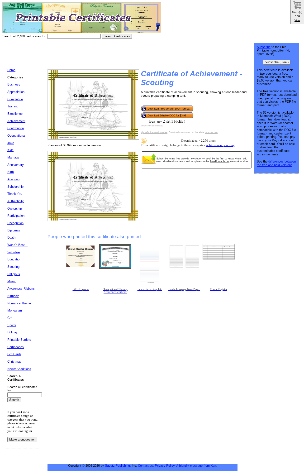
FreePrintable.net (219, 161)
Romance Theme (19, 303)
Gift (9, 318)
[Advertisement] (88, 50)
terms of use (211, 132)
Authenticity (15, 201)
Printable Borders (19, 339)
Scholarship (15, 186)
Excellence (15, 113)
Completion (15, 99)
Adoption (13, 179)
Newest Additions (19, 369)
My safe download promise (154, 132)
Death (11, 237)
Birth (10, 172)
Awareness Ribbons (21, 288)
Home (11, 70)
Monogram (14, 310)
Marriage (13, 157)
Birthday (13, 296)
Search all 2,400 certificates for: (24, 36)
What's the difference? (152, 126)
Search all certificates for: (22, 388)
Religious (13, 274)
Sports (11, 325)
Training (12, 106)
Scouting (13, 267)
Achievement (16, 121)
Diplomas (13, 230)
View (297, 20)
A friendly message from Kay (196, 465)
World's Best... (17, 245)
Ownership (14, 208)
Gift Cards (14, 354)
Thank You (14, 194)
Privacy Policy (165, 465)
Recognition (15, 223)
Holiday (12, 332)
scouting (229, 145)
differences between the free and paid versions (276, 163)
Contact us (145, 465)
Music (11, 281)
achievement (214, 145)
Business (13, 84)
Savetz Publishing (117, 465)
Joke (10, 143)
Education (14, 259)
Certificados (15, 347)
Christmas (14, 361)
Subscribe (162, 158)
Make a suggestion (22, 439)
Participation (15, 215)
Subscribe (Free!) (277, 62)
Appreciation (15, 92)
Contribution (15, 128)
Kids (10, 150)
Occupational (16, 135)
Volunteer (13, 252)
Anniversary (15, 165)
